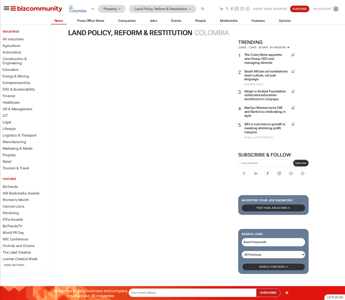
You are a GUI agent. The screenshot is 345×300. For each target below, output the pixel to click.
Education (11, 70)
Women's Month (16, 200)
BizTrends (10, 187)
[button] (203, 9)
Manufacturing (14, 142)
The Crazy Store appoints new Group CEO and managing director (263, 59)
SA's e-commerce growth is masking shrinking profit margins (264, 128)
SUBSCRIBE (268, 292)
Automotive (12, 52)
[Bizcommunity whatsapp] (248, 9)
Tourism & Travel (16, 168)
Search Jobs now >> (273, 266)
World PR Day (13, 233)
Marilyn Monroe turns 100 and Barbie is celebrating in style (265, 112)
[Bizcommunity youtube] (242, 9)
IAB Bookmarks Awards (21, 193)
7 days (252, 47)
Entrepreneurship (16, 83)
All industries (13, 39)
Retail (7, 161)
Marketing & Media (17, 148)
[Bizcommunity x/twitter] (227, 9)
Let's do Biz (335, 297)
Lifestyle (9, 129)
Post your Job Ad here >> (273, 207)
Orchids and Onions (18, 246)
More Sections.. (14, 265)
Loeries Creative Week (20, 259)
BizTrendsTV (12, 226)
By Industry (278, 47)
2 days (242, 47)
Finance (9, 96)
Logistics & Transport (20, 135)
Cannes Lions (13, 206)
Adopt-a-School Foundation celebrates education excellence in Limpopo (265, 95)
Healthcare (11, 102)
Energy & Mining (16, 76)
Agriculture (11, 46)
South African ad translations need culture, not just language (266, 75)
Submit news (262, 9)
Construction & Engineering (15, 61)
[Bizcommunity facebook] (232, 9)
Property (9, 155)
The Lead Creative (17, 252)
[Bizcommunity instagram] (236, 9)
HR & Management (17, 109)
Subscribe (301, 163)
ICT (5, 116)
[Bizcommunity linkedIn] (221, 9)
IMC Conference (15, 239)
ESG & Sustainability (19, 89)
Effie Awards (13, 219)
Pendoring (11, 213)
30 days (263, 47)
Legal (7, 122)
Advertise (280, 9)
